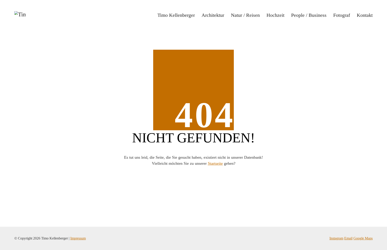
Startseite (215, 163)
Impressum (78, 238)
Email (348, 238)
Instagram (336, 238)
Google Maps (363, 238)
